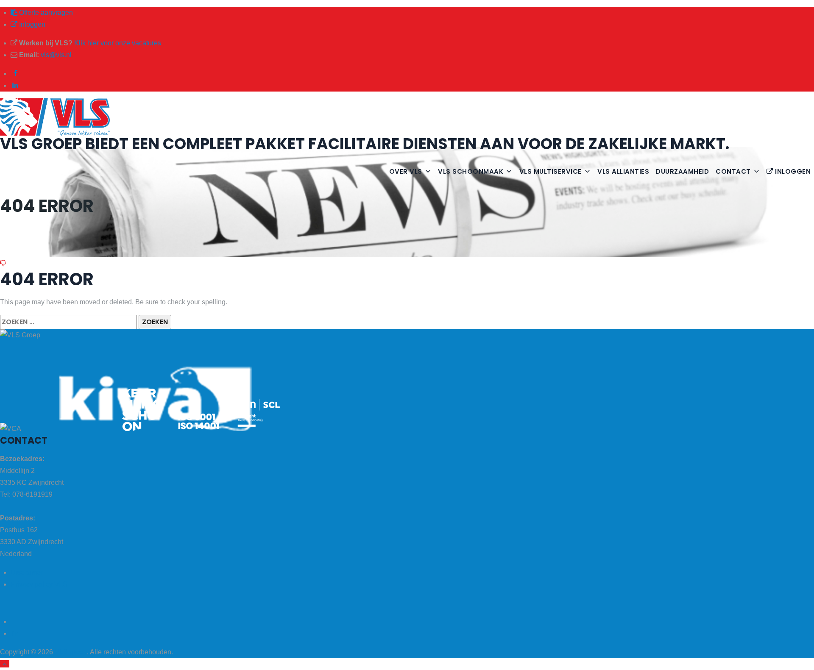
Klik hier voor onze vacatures (117, 43)
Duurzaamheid (682, 171)
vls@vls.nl (56, 54)
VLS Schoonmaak (470, 171)
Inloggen (31, 24)
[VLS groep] (407, 117)
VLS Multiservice (550, 171)
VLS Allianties (623, 171)
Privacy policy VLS (39, 584)
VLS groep (71, 652)
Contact (733, 171)
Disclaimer (27, 572)
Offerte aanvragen (45, 12)
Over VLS (405, 171)
